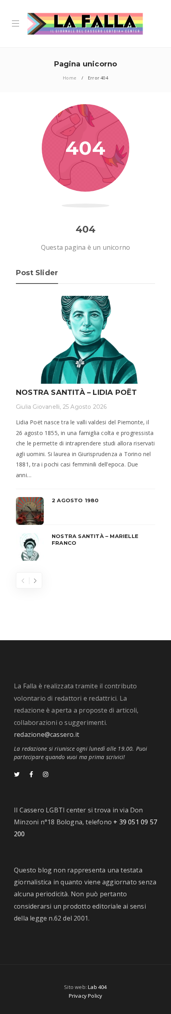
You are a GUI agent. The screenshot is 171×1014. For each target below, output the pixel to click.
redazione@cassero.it (46, 734)
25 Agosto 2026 (85, 406)
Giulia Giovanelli (38, 406)
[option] (85, 428)
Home (69, 78)
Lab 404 (97, 987)
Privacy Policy (86, 995)
